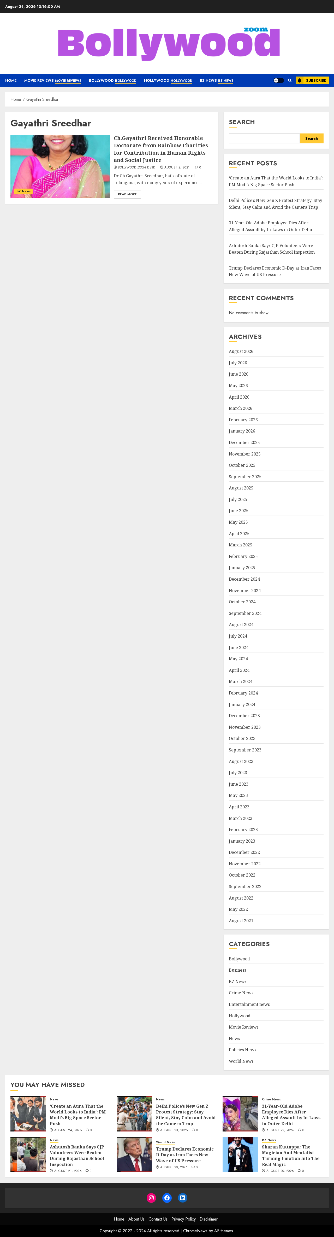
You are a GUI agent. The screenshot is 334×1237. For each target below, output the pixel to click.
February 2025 (243, 556)
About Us (136, 1219)
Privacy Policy (183, 1219)
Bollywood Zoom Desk (136, 168)
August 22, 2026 (280, 1130)
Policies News (242, 1050)
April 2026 (239, 397)
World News (241, 1061)
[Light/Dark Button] (278, 80)
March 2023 (240, 818)
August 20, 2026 (174, 1167)
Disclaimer (209, 1219)
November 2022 (245, 864)
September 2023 (245, 750)
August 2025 (241, 488)
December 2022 (244, 852)
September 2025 (245, 477)
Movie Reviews (52, 80)
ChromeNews (195, 1231)
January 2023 (242, 841)
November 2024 (245, 590)
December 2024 (244, 579)
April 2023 (239, 807)
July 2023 (238, 772)
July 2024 (238, 636)
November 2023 (245, 727)
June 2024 (238, 647)
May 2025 (238, 522)
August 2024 (241, 624)
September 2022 (245, 886)
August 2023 (241, 761)
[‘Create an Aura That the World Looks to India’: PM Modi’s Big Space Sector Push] (28, 1113)
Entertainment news (249, 1004)
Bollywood (112, 80)
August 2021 (241, 921)
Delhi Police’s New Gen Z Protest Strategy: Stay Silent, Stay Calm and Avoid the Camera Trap (186, 1115)
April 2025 (239, 533)
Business (237, 970)
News (234, 1038)
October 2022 (242, 875)
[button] (290, 80)
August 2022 (241, 898)
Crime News (241, 993)
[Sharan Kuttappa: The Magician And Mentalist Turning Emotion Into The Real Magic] (240, 1154)
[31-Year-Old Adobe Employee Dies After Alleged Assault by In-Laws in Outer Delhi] (240, 1113)
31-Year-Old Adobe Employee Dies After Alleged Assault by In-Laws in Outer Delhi (291, 1115)
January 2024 (242, 704)
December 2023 (244, 716)
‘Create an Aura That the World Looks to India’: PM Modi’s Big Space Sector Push (78, 1115)
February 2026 (243, 420)
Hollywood (168, 80)
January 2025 (242, 567)
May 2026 (238, 385)
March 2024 (240, 681)
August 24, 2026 (68, 1130)
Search (242, 121)
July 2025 (238, 499)
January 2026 (242, 431)
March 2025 (240, 545)
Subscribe (316, 80)
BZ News (216, 80)
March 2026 (240, 408)
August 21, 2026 (68, 1171)
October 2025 (242, 465)
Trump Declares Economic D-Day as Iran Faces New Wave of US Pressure (275, 271)
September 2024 (245, 613)
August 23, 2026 (174, 1130)
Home (10, 80)
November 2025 (245, 454)
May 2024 (238, 659)
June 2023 (238, 784)
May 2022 (238, 909)
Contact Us (158, 1219)
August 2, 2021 (177, 168)
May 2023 (238, 795)
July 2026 (238, 363)
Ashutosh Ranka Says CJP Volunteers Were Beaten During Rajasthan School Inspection (77, 1155)
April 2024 (239, 670)
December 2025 (244, 442)
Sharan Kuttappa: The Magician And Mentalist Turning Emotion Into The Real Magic (290, 1155)
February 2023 (243, 829)
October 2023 (242, 738)
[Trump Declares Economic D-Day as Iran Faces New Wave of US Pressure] (134, 1154)
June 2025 (238, 511)
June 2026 (238, 374)
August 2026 (241, 351)
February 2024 (243, 693)
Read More (127, 194)
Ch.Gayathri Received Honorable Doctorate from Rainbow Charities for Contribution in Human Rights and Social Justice (161, 149)
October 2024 (242, 602)
